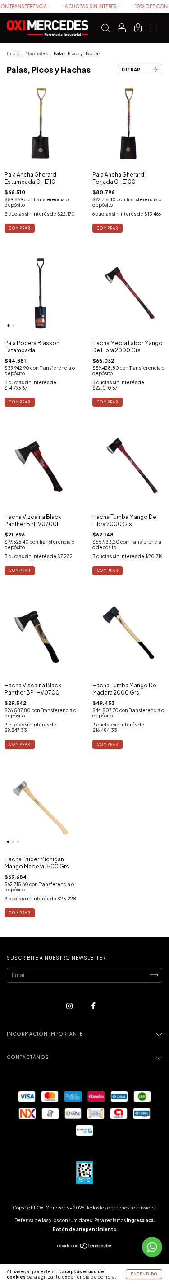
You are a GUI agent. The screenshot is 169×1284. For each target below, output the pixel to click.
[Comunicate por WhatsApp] (152, 1247)
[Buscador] (105, 29)
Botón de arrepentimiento (85, 1229)
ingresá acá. (141, 1220)
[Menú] (154, 29)
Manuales (36, 53)
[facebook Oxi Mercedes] (93, 1005)
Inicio (13, 53)
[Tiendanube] (84, 1247)
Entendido (144, 1274)
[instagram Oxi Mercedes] (69, 1005)
